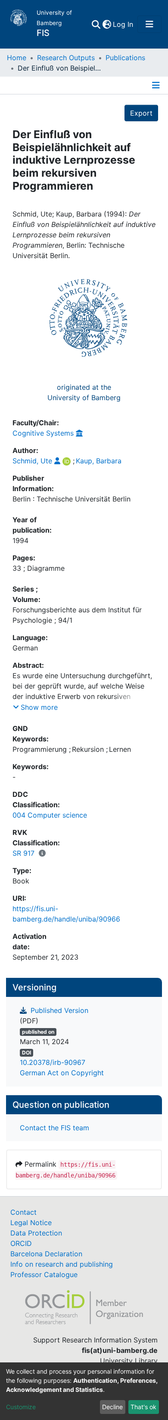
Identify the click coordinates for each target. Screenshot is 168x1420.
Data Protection (36, 1233)
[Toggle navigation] (149, 24)
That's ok (143, 1406)
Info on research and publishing (61, 1264)
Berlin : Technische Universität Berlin (71, 499)
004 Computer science (49, 815)
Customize (21, 1406)
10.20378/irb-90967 (52, 1062)
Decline (112, 1406)
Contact (23, 1212)
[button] (106, 24)
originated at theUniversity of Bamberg (84, 392)
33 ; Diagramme (38, 568)
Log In (123, 24)
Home (16, 57)
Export (141, 113)
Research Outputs (66, 57)
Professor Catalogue (44, 1274)
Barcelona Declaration (46, 1253)
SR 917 (23, 853)
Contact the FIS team (54, 1127)
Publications (125, 57)
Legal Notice (31, 1222)
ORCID (21, 1243)
